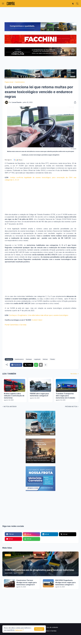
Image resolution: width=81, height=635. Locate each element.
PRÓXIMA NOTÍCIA (71, 406)
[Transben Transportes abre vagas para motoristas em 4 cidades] (66, 385)
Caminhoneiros (20, 82)
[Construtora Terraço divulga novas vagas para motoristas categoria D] (9, 583)
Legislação (37, 359)
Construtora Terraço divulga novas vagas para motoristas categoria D (26, 582)
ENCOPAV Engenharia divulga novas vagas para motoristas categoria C (65, 582)
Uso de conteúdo (52, 627)
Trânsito (52, 359)
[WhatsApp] (36, 365)
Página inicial (9, 82)
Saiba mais (18, 630)
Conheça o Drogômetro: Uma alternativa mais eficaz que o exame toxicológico (38, 315)
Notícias (45, 359)
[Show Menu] (3, 3)
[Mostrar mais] (46, 365)
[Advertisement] (40, 14)
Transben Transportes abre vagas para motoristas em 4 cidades (65, 396)
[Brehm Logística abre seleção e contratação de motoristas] (14, 385)
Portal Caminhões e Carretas (15, 325)
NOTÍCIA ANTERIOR (10, 406)
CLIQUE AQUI (37, 320)
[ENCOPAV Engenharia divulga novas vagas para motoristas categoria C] (48, 583)
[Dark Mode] (73, 3)
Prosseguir (39, 629)
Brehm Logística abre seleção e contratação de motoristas (14, 396)
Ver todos (73, 373)
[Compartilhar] (74, 102)
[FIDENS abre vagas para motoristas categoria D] (40, 385)
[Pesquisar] (77, 3)
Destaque (29, 359)
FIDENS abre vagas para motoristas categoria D (39, 395)
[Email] (41, 365)
